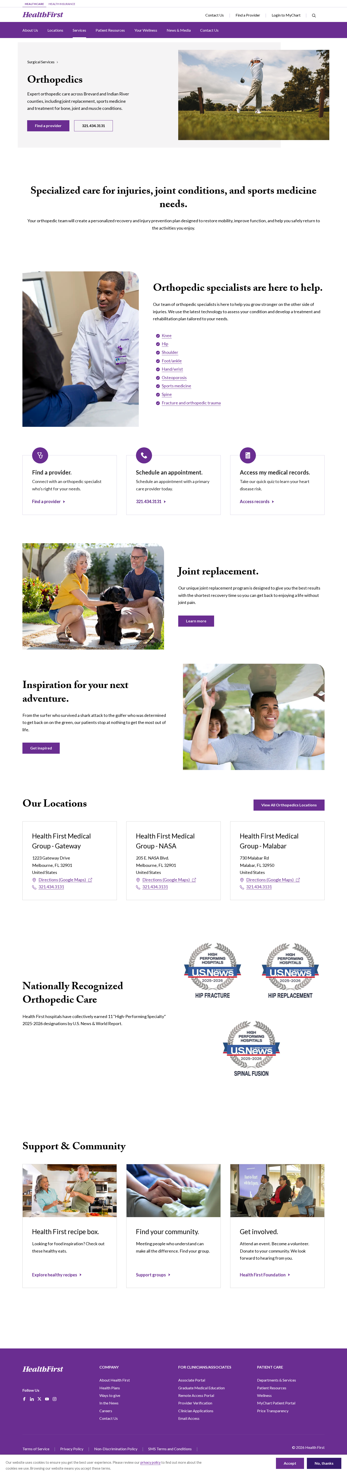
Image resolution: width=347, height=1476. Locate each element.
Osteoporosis (174, 377)
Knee (167, 335)
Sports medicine (176, 385)
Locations (55, 30)
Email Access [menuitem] (188, 1418)
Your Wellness (145, 30)
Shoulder (170, 352)
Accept (290, 1463)
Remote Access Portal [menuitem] (196, 1395)
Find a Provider (248, 15)
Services (79, 30)
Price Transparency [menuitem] (272, 1410)
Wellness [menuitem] (264, 1395)
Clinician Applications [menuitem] (195, 1410)
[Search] (314, 15)
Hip (165, 343)
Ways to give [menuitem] (109, 1395)
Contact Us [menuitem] (108, 1418)
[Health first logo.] (42, 1369)
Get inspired (41, 748)
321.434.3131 (93, 125)
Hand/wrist (172, 369)
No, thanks (324, 1463)
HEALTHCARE (34, 4)
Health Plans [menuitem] (109, 1388)
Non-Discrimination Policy (115, 1448)
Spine (167, 394)
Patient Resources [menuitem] (271, 1388)
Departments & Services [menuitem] (276, 1380)
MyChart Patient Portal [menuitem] (276, 1403)
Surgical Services (41, 62)
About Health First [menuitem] (114, 1380)
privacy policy (150, 1462)
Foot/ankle (172, 360)
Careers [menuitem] (105, 1410)
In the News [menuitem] (108, 1403)
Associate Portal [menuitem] (191, 1380)
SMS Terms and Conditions (170, 1448)
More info (119, 1468)
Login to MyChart (286, 15)
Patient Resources (110, 30)
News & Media (179, 30)
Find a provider (48, 125)
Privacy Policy (71, 1448)
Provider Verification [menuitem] (195, 1403)
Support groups (151, 1274)
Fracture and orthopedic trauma (191, 402)
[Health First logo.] (42, 14)
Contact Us (214, 15)
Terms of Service (35, 1448)
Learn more (196, 621)
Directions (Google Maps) (62, 879)
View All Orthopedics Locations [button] (289, 805)
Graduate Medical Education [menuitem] (201, 1388)
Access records (255, 501)
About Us (30, 30)
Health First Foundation (263, 1274)
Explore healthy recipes (54, 1274)
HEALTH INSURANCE (62, 4)
